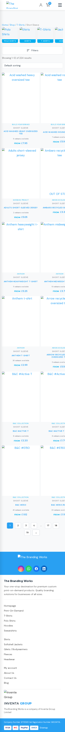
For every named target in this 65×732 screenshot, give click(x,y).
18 (56, 525)
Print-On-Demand (14, 610)
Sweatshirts (10, 630)
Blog (6, 682)
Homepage (10, 605)
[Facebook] (36, 568)
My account (10, 668)
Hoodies (8, 625)
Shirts (7, 639)
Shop (12, 25)
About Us (9, 673)
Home (5, 25)
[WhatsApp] (29, 568)
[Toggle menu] (60, 5)
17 (48, 525)
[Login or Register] (41, 5)
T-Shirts (21, 25)
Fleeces (8, 654)
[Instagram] (21, 568)
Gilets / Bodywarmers (16, 649)
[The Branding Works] (32, 559)
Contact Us (10, 678)
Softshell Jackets (13, 644)
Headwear (9, 659)
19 (27, 532)
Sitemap (44, 727)
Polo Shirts (10, 620)
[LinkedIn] (44, 568)
